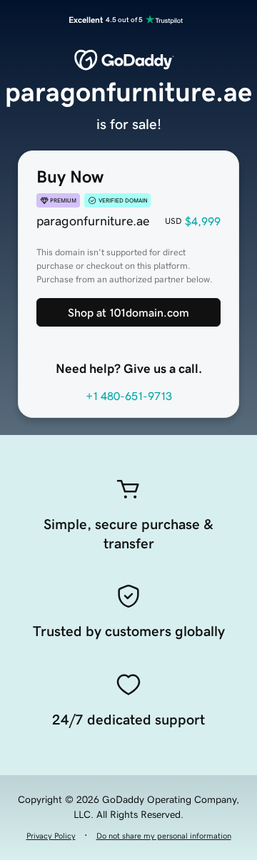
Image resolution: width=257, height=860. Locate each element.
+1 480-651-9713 (129, 395)
